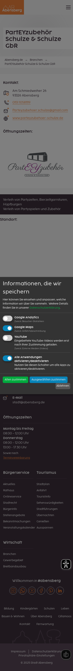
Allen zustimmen (15, 379)
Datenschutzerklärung (45, 307)
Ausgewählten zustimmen (49, 379)
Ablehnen (62, 386)
